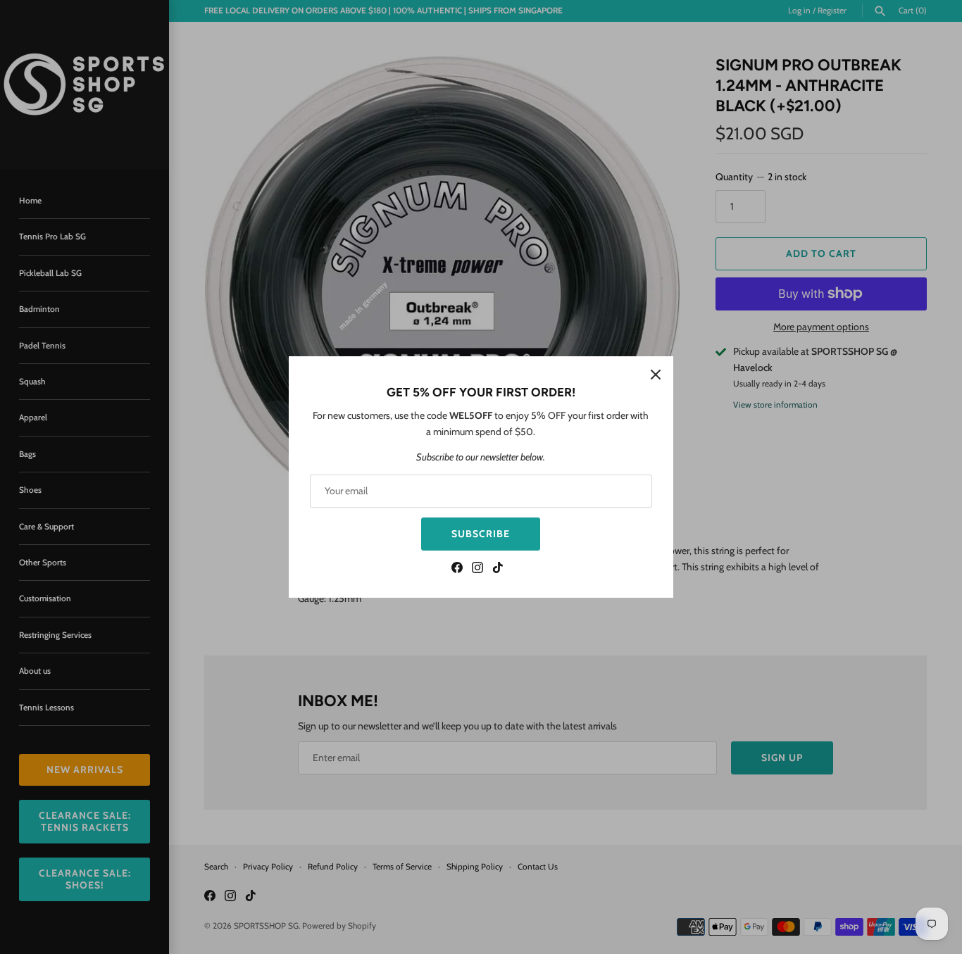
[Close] (655, 373)
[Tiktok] (498, 569)
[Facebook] (457, 569)
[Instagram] (477, 569)
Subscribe (480, 533)
